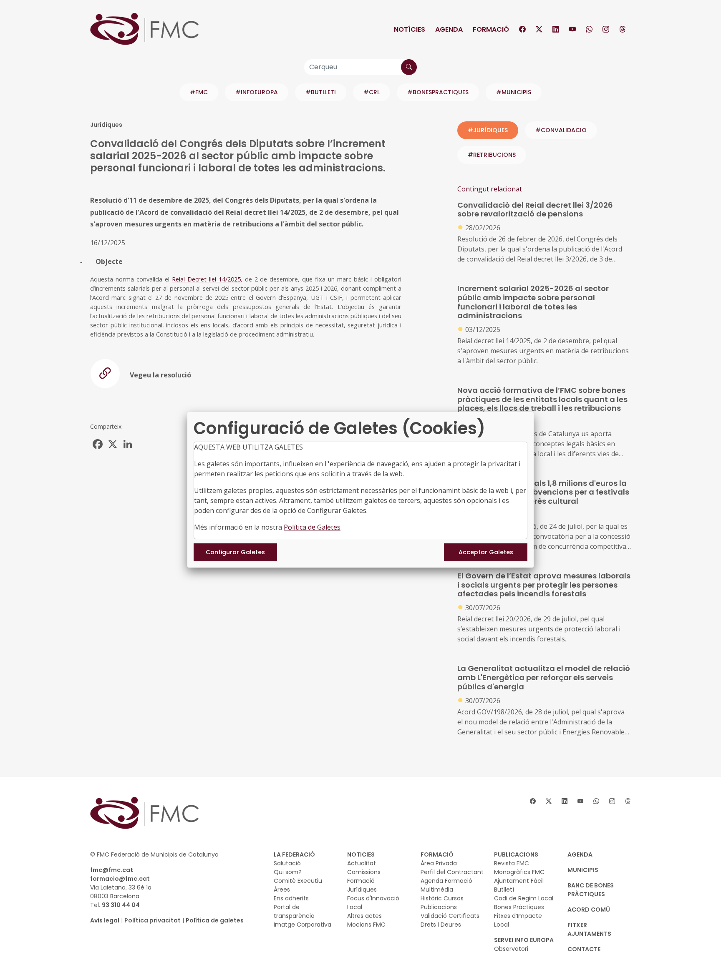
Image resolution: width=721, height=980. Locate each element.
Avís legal (104, 920)
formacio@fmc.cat (120, 878)
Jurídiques (362, 889)
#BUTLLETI (320, 92)
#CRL (371, 92)
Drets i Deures (441, 924)
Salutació (287, 863)
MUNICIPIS (582, 870)
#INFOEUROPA (256, 92)
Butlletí (504, 889)
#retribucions (492, 155)
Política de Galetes (312, 527)
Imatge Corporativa (302, 924)
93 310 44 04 (121, 905)
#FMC (199, 92)
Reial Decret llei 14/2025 (206, 279)
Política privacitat (152, 920)
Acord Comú (588, 909)
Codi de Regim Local (523, 898)
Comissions (364, 872)
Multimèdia (437, 889)
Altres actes (364, 916)
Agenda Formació (446, 881)
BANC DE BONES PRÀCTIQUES (590, 889)
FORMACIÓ (437, 854)
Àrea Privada (439, 863)
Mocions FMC (366, 924)
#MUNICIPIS (513, 92)
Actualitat (361, 863)
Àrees (282, 889)
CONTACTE (583, 949)
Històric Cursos (442, 898)
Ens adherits (291, 898)
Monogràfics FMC (519, 872)
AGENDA (579, 854)
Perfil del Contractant (452, 872)
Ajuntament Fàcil (519, 881)
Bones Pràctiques (519, 907)
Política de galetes (215, 920)
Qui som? (288, 872)
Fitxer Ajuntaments (589, 929)
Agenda (449, 29)
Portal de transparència (294, 911)
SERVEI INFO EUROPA (524, 940)
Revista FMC (511, 863)
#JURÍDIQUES (488, 130)
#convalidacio (561, 130)
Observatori (511, 949)
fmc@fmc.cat (111, 870)
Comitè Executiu (298, 881)
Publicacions (439, 907)
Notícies (409, 29)
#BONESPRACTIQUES (438, 92)
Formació (491, 29)
